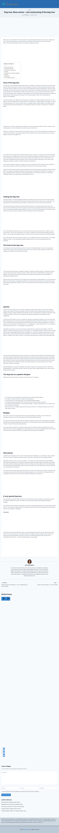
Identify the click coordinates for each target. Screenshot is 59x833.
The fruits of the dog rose (10, 70)
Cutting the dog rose (9, 68)
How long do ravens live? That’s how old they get (12, 806)
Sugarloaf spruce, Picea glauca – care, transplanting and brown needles (14, 584)
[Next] (8, 599)
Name (3, 788)
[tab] (4, 748)
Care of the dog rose (9, 67)
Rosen (29, 9)
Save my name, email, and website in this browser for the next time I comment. (20, 791)
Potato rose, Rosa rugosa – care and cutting (47, 583)
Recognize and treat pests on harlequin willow (12, 804)
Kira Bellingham (26, 14)
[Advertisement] (29, 28)
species (6, 71)
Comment (4, 772)
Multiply (6, 74)
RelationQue (26, 829)
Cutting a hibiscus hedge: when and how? (11, 808)
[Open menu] (56, 4)
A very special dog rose (10, 77)
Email (22, 788)
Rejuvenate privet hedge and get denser (10, 802)
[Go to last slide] (3, 599)
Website (42, 788)
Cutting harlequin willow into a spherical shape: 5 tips (13, 810)
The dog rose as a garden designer (12, 73)
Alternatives (7, 76)
